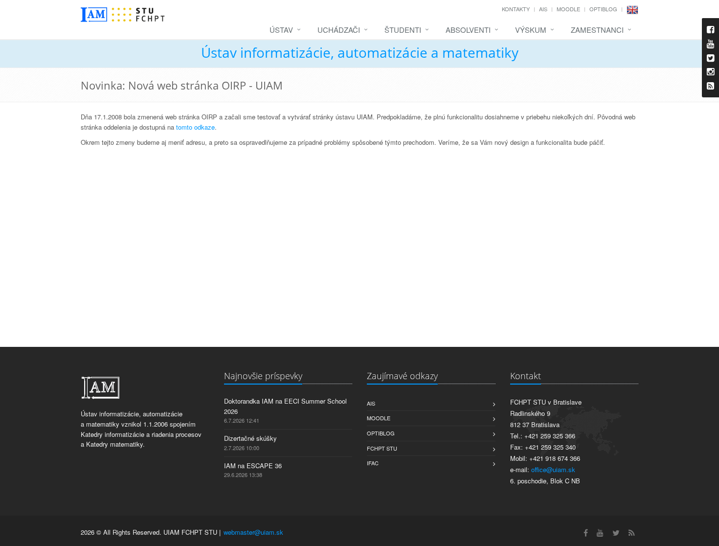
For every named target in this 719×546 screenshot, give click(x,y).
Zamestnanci (597, 29)
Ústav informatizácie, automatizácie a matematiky (359, 52)
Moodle (568, 9)
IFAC (373, 463)
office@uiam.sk (553, 469)
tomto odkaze (195, 127)
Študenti (402, 29)
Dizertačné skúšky (250, 438)
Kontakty (516, 9)
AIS (543, 9)
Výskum (530, 29)
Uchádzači (338, 29)
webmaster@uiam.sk (253, 532)
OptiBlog (603, 9)
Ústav (281, 29)
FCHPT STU (382, 448)
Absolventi (468, 29)
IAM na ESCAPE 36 (253, 465)
